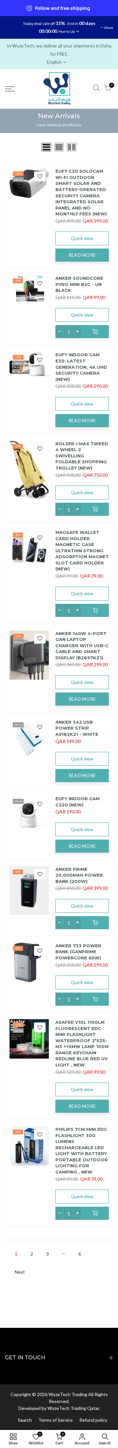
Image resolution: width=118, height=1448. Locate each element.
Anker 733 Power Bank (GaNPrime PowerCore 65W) (78, 951)
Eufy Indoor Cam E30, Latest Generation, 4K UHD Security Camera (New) (81, 367)
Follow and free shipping (62, 8)
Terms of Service (55, 1420)
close (108, 27)
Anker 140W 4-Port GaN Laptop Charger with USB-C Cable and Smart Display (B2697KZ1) (81, 645)
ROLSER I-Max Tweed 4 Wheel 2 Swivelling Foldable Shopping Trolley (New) (81, 456)
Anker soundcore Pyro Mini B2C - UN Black (79, 284)
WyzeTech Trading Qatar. (74, 1408)
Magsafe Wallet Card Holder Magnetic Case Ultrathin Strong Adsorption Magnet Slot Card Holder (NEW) (82, 550)
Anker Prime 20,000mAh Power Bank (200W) (79, 875)
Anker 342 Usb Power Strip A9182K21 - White (76, 728)
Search (25, 1420)
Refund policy (93, 1420)
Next (20, 1272)
